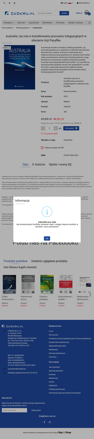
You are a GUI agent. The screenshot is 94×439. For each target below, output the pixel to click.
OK (47, 238)
